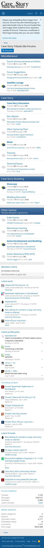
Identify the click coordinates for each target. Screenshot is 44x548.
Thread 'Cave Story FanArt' (16, 413)
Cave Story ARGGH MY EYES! (13, 538)
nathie (18, 124)
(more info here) (9, 38)
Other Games (8, 210)
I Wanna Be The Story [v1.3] (17, 190)
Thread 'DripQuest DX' (14, 405)
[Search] (41, 13)
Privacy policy (20, 541)
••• (42, 343)
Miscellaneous (9, 56)
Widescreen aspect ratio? (16, 203)
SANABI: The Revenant (15, 223)
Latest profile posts (10, 331)
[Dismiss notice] (40, 20)
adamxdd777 (28, 111)
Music (10, 142)
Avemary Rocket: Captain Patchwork (20, 135)
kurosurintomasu (29, 249)
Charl (40, 502)
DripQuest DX (10, 301)
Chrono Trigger (12, 259)
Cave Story (7, 98)
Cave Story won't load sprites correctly (21, 169)
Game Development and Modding (24, 241)
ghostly (7, 371)
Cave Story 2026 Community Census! (20, 471)
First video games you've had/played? (20, 234)
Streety (7, 346)
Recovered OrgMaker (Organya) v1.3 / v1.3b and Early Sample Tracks (24, 459)
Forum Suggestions (16, 72)
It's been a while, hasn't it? (16, 450)
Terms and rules (7, 541)
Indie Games (13, 217)
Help (28, 541)
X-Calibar (37, 223)
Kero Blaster (13, 116)
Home (34, 541)
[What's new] (36, 13)
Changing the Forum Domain (17, 78)
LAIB (39, 78)
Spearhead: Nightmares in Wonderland (21, 247)
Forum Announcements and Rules (23, 61)
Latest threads (8, 433)
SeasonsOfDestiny (28, 192)
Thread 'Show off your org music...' (19, 422)
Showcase (12, 184)
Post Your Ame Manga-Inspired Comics (21, 88)
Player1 (37, 203)
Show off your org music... (16, 148)
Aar (14, 363)
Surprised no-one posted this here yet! (21, 479)
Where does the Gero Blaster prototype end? (23, 122)
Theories (11, 152)
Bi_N (18, 171)
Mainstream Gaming (17, 228)
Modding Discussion (16, 197)
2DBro (38, 148)
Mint (30, 259)
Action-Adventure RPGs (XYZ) (21, 254)
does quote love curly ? (15, 158)
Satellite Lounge (15, 82)
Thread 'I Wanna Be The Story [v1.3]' (20, 397)
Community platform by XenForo (21, 546)
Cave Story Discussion (18, 103)
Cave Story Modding (12, 178)
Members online (9, 266)
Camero (8, 363)
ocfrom (35, 158)
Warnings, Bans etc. (14, 67)
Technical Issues (15, 163)
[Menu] (3, 13)
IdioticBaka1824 (23, 90)
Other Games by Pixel (17, 129)
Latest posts (7, 281)
